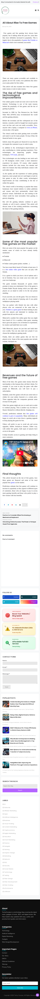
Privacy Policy (6, 967)
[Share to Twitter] (8, 505)
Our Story (5, 955)
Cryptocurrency (9, 830)
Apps (6, 814)
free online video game (13, 269)
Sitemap (4, 964)
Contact (4, 953)
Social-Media (8, 869)
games (13, 482)
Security (7, 866)
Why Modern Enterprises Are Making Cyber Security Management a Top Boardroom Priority (22, 741)
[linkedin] (22, 597)
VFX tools (13, 155)
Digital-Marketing (10, 833)
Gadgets (7, 846)
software (7, 891)
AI (4, 804)
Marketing (7, 856)
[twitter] (4, 602)
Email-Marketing (9, 840)
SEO (5, 862)
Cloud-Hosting (9, 824)
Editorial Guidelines (8, 961)
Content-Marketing (10, 827)
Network (7, 859)
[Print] (20, 505)
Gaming (7, 849)
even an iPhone (32, 127)
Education (7, 837)
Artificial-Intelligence (11, 817)
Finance (25, 2)
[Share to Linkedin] (16, 505)
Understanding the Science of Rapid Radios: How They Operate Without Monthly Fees (22, 704)
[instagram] (22, 602)
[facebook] (4, 597)
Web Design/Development (10, 942)
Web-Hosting (8, 885)
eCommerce (8, 888)
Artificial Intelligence (8, 933)
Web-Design (8, 879)
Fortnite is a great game (13, 310)
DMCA (4, 958)
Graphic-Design (9, 853)
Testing (6, 875)
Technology (8, 872)
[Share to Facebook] (4, 505)
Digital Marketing (7, 936)
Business (7, 820)
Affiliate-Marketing (10, 811)
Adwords (7, 807)
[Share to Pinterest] (12, 505)
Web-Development (10, 882)
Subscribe (20, 988)
